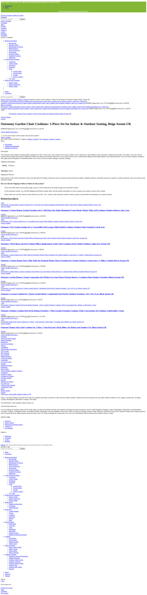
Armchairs (12, 62)
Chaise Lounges (18, 77)
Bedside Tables (13, 45)
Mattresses (12, 57)
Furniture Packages (15, 56)
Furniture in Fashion (7, 376)
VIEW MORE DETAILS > (9, 132)
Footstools (12, 65)
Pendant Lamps (14, 542)
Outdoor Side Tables (15, 567)
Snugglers (12, 67)
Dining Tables (13, 86)
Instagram (8, 436)
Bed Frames (12, 43)
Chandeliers (12, 538)
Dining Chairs (13, 83)
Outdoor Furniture (11, 99)
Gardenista (4, 373)
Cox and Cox (5, 383)
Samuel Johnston (6, 340)
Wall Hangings (13, 508)
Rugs (10, 520)
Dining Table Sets (14, 84)
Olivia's (3, 346)
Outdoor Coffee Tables (16, 560)
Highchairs (12, 529)
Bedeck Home (5, 391)
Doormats (12, 517)
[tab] (8, 144)
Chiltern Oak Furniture (8, 385)
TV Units (12, 78)
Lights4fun (4, 360)
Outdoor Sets (13, 565)
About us (8, 421)
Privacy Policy (9, 423)
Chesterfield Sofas (6, 387)
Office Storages (14, 553)
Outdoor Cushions (23, 99)
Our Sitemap (9, 428)
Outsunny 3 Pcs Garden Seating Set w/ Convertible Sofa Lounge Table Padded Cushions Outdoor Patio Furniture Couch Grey (53, 227)
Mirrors (11, 518)
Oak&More (4, 347)
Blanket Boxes (13, 48)
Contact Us (8, 426)
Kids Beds (12, 531)
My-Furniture (5, 353)
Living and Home (6, 358)
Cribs (10, 527)
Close (2, 581)
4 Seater (15, 75)
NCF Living (5, 351)
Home (3, 99)
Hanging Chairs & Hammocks (18, 556)
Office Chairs (13, 549)
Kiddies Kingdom (6, 365)
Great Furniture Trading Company (11, 371)
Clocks (11, 513)
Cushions (12, 515)
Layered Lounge (6, 362)
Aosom (3, 119)
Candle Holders (14, 511)
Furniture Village (6, 374)
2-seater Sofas (17, 71)
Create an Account (6, 588)
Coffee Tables (13, 63)
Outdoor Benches (14, 558)
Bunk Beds (12, 524)
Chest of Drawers (14, 50)
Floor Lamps (13, 540)
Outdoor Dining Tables (16, 563)
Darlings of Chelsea (7, 382)
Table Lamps (13, 544)
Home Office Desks (15, 547)
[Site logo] (13, 17)
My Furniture (5, 355)
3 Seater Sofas (17, 73)
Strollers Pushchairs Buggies (18, 535)
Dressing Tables (14, 54)
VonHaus (4, 337)
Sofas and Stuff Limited (8, 338)
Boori (2, 389)
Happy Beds (5, 369)
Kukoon (3, 364)
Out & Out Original (7, 344)
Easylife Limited (6, 378)
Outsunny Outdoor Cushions (51, 139)
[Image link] (16, 394)
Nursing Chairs (13, 533)
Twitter (7, 440)
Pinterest (7, 441)
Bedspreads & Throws (16, 47)
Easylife (3, 380)
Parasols (11, 569)
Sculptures (12, 506)
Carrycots (12, 526)
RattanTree (4, 342)
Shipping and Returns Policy (14, 424)
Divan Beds (12, 52)
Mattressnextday (6, 356)
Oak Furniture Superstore (9, 349)
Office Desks (13, 551)
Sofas (10, 69)
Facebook (8, 438)
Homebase (4, 367)
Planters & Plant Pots (15, 504)
